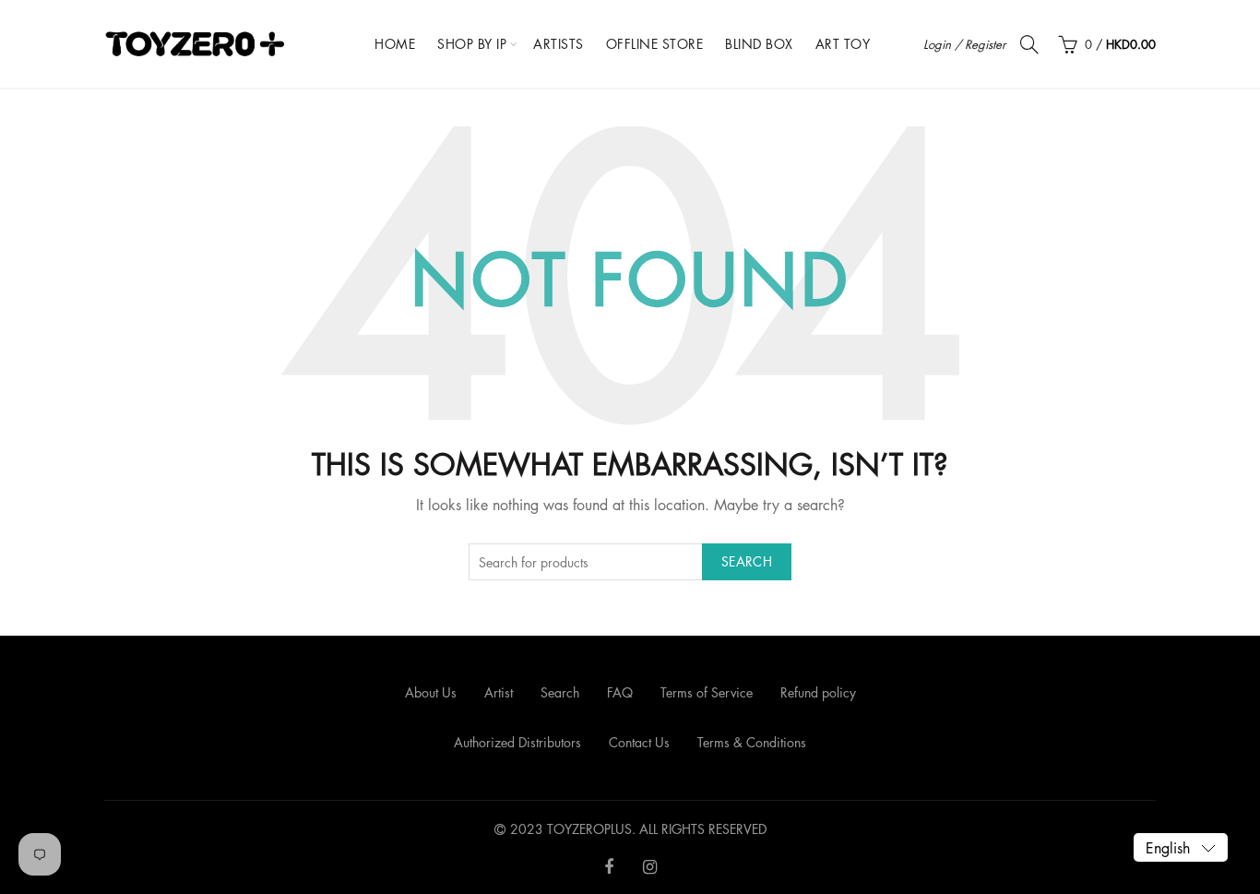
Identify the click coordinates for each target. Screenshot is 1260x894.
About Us (431, 692)
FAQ (620, 692)
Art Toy (843, 44)
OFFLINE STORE (655, 44)
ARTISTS (558, 44)
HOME (394, 44)
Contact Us (639, 742)
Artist (498, 692)
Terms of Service (706, 692)
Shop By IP (471, 44)
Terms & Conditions (751, 742)
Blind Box (759, 44)
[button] (1181, 847)
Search (746, 561)
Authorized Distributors (517, 742)
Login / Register (964, 44)
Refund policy (818, 692)
